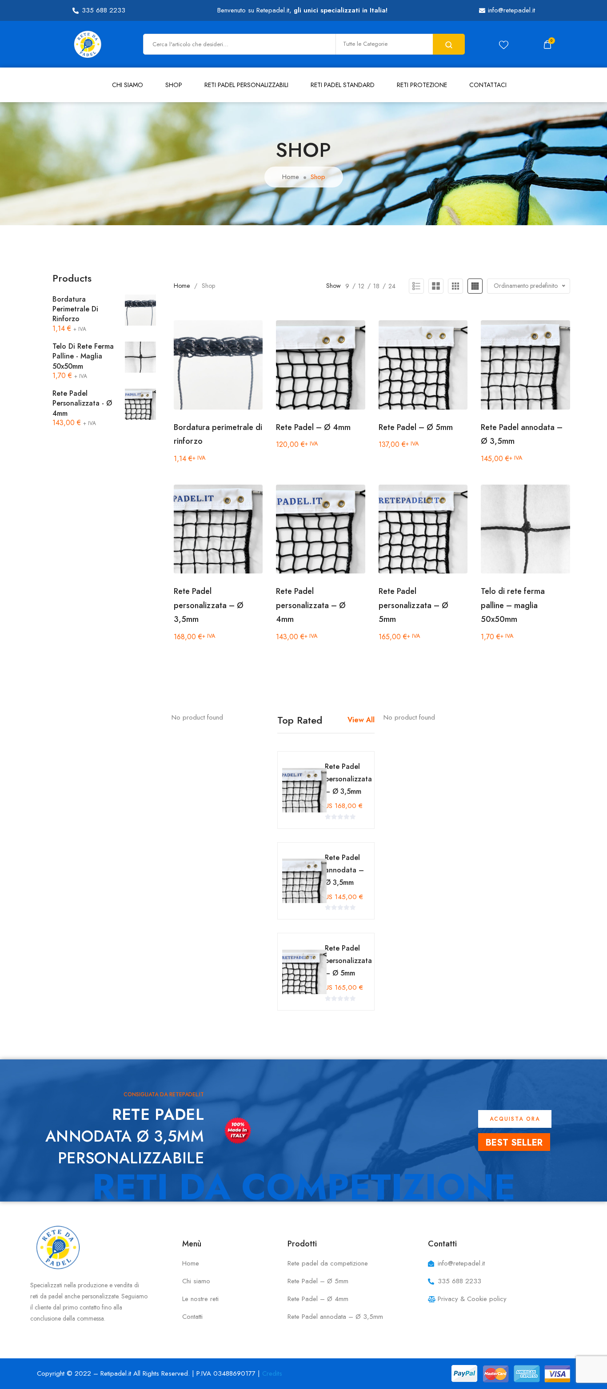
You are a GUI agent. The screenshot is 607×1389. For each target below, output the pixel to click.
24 (391, 286)
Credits (272, 1373)
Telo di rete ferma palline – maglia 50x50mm (513, 605)
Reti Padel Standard (343, 84)
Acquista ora (515, 1119)
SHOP (173, 84)
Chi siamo (127, 84)
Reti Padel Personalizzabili (246, 84)
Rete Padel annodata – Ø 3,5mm (344, 870)
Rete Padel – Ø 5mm (416, 427)
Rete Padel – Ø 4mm (313, 427)
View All (361, 720)
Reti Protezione (422, 84)
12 (361, 286)
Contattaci (488, 84)
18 (376, 286)
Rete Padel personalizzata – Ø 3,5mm (209, 605)
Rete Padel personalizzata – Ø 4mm (311, 605)
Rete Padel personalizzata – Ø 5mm (413, 605)
